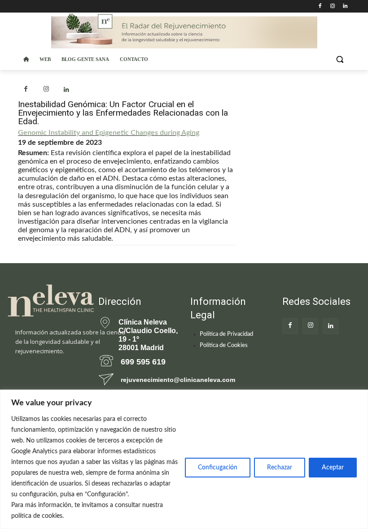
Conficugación (217, 467)
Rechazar (279, 467)
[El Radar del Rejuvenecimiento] (46, 301)
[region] (184, 459)
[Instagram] (332, 6)
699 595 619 (143, 361)
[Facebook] (320, 6)
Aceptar (333, 467)
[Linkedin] (345, 6)
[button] (339, 59)
